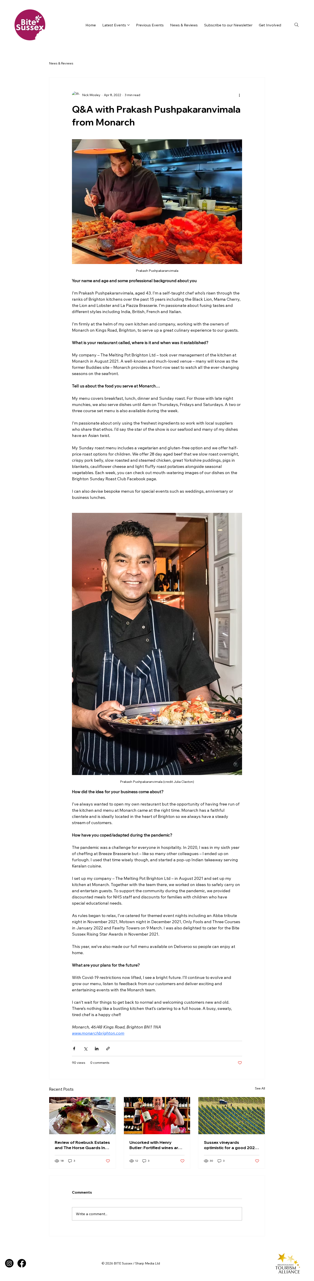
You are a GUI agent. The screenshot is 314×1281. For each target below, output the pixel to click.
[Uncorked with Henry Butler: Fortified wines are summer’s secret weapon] (157, 1115)
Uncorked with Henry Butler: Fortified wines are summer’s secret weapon (155, 1145)
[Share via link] (108, 1048)
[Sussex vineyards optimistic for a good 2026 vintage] (231, 1115)
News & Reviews (61, 63)
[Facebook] (21, 1263)
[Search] (296, 25)
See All (260, 1088)
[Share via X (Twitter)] (85, 1048)
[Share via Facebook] (74, 1048)
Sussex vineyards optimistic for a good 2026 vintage (230, 1145)
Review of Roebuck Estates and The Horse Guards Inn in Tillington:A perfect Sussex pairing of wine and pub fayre (82, 1145)
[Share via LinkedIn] (96, 1048)
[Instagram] (9, 1263)
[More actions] (239, 95)
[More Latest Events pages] (128, 25)
